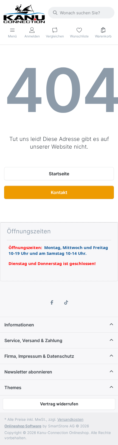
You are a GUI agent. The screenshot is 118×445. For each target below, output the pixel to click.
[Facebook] (52, 302)
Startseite (59, 173)
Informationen (19, 324)
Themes (12, 387)
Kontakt (59, 192)
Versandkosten (70, 419)
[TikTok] (66, 302)
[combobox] (81, 12)
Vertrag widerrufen (59, 403)
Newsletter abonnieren (28, 372)
